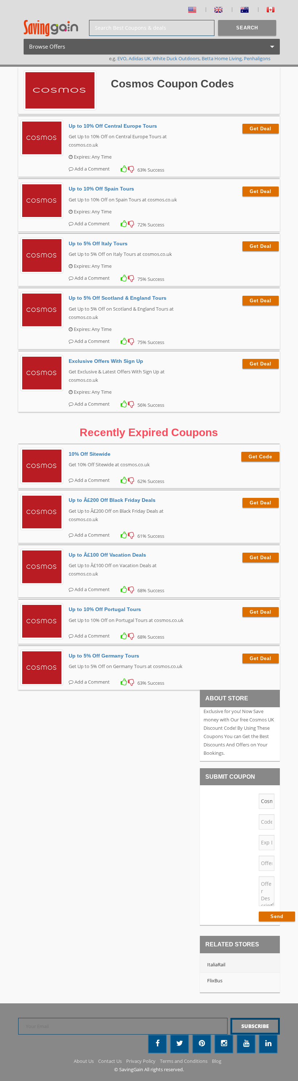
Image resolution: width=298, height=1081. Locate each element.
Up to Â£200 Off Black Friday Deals (112, 500)
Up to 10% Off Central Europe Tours (113, 126)
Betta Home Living (222, 58)
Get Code (260, 456)
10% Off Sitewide (89, 454)
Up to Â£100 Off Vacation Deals (107, 555)
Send (276, 916)
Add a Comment (91, 168)
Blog (216, 1061)
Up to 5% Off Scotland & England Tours (117, 298)
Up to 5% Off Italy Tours (98, 243)
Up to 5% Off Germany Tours (104, 656)
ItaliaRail (216, 964)
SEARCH (247, 27)
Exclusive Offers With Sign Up (106, 361)
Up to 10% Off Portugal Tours (105, 609)
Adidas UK (139, 58)
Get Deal (260, 128)
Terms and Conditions (184, 1061)
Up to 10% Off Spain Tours (101, 189)
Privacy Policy (141, 1061)
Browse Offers (57, 48)
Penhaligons (257, 58)
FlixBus (214, 980)
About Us (84, 1061)
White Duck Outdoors (176, 58)
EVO (121, 58)
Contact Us (110, 1061)
